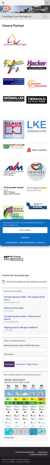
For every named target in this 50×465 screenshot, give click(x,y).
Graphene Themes (23, 462)
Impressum (40, 242)
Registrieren (32, 364)
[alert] (25, 281)
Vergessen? (20, 364)
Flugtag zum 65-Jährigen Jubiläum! (21, 327)
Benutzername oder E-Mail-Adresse (21, 345)
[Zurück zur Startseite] (25, 9)
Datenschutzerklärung (27, 242)
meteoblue (9, 437)
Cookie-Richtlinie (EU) (38, 454)
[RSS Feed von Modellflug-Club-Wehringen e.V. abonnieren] (3, 2)
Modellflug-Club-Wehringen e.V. (17, 16)
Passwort (9, 354)
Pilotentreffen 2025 (14, 308)
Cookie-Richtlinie (11, 242)
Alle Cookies (25, 230)
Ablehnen (25, 237)
